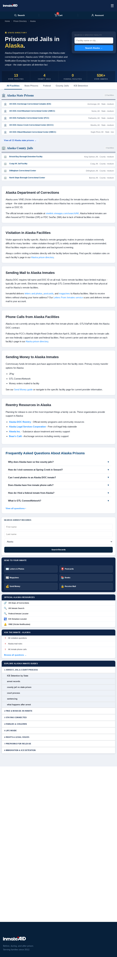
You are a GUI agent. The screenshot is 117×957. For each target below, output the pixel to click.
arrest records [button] (13, 681)
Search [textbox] (21, 15)
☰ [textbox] (112, 6)
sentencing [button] (12, 699)
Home (7, 21)
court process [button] (13, 693)
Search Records (58, 550)
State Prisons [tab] (31, 85)
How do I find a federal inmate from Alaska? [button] (31, 493)
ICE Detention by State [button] (17, 676)
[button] (58, 670)
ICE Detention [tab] (81, 85)
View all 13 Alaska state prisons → (20, 140)
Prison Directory (20, 21)
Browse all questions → (15, 655)
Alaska (33, 21)
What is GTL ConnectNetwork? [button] (24, 500)
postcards (48, 293)
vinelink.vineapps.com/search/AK (62, 213)
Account (99, 15)
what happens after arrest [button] (19, 704)
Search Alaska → (94, 48)
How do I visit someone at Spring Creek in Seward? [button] (35, 469)
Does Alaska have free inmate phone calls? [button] (30, 485)
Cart (59, 15)
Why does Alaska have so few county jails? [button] (31, 462)
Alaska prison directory (42, 257)
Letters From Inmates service (68, 297)
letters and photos (33, 293)
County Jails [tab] (62, 85)
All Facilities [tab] (13, 85)
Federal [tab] (47, 85)
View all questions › (16, 508)
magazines (64, 293)
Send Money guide (23, 389)
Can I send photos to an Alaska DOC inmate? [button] (32, 477)
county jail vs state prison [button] (19, 687)
